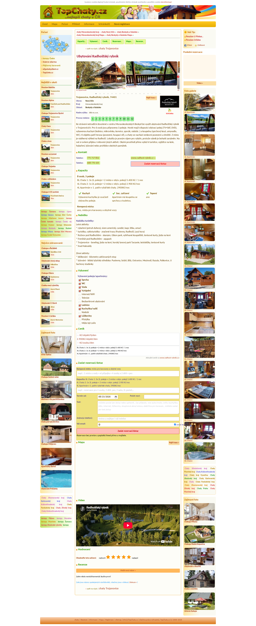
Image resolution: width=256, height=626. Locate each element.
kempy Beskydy (48, 228)
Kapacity (81, 42)
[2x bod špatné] (113, 557)
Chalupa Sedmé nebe (50, 377)
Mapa (54, 24)
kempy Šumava (48, 212)
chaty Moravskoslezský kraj (88, 32)
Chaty (192, 482)
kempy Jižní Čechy (63, 215)
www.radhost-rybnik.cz (142, 158)
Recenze (139, 42)
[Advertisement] (56, 547)
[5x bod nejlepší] (129, 557)
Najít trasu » (151, 98)
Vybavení (93, 42)
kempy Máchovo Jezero (52, 218)
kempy (66, 525)
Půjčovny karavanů (51, 66)
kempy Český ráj (64, 222)
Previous (78, 77)
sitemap (118, 620)
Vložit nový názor (128, 571)
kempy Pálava (47, 519)
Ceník (105, 42)
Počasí (65, 24)
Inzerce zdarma (50, 62)
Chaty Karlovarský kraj (56, 499)
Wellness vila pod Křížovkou (52, 400)
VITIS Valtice (46, 355)
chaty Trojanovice (109, 48)
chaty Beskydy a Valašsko (127, 32)
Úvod (44, 24)
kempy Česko (49, 59)
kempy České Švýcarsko (51, 235)
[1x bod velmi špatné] (108, 557)
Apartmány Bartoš (48, 467)
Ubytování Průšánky (49, 489)
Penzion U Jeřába (48, 316)
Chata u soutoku (191, 589)
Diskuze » (133, 582)
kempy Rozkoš (64, 228)
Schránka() (104, 24)
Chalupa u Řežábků (49, 248)
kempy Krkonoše (64, 225)
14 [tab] (148, 93)
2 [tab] (100, 93)
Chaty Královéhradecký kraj (56, 503)
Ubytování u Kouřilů (192, 567)
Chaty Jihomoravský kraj (52, 498)
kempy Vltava (47, 232)
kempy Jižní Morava (63, 232)
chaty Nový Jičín (108, 32)
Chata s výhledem (48, 179)
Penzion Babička (48, 88)
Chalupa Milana (190, 522)
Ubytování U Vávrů (49, 303)
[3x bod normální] (118, 557)
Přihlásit (76, 24)
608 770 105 (93, 163)
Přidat (189, 45)
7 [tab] (120, 93)
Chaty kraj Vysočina (199, 475)
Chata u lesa (46, 141)
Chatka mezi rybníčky (50, 286)
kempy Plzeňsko (48, 522)
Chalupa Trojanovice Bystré (52, 113)
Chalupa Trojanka (48, 167)
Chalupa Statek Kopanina (194, 544)
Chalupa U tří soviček (50, 192)
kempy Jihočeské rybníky (51, 525)
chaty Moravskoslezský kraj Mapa (90, 35)
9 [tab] (128, 93)
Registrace (109, 620)
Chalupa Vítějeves (48, 444)
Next (178, 77)
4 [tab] (108, 93)
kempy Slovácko (64, 519)
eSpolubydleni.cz (50, 69)
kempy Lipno (65, 212)
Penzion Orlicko (193, 40)
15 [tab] (152, 93)
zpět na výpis (92, 49)
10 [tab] (132, 93)
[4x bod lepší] (123, 557)
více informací (166, 2)
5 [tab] (112, 93)
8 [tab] (124, 93)
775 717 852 (93, 158)
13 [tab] (144, 93)
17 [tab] (160, 93)
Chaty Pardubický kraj (205, 482)
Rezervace (117, 42)
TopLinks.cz (48, 73)
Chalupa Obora (47, 273)
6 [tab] (116, 93)
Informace (89, 24)
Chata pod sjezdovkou (50, 422)
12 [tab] (140, 93)
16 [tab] (156, 93)
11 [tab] (136, 93)
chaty (77, 620)
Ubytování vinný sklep (50, 261)
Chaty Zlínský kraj (63, 508)
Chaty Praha (202, 489)
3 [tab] (104, 93)
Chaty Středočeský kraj (196, 469)
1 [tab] (96, 93)
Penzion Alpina (47, 101)
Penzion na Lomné (49, 154)
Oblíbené (201, 45)
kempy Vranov (47, 225)
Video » (200, 83)
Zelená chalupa (190, 611)
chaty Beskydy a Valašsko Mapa (119, 35)
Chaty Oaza (46, 126)
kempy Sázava (47, 215)
